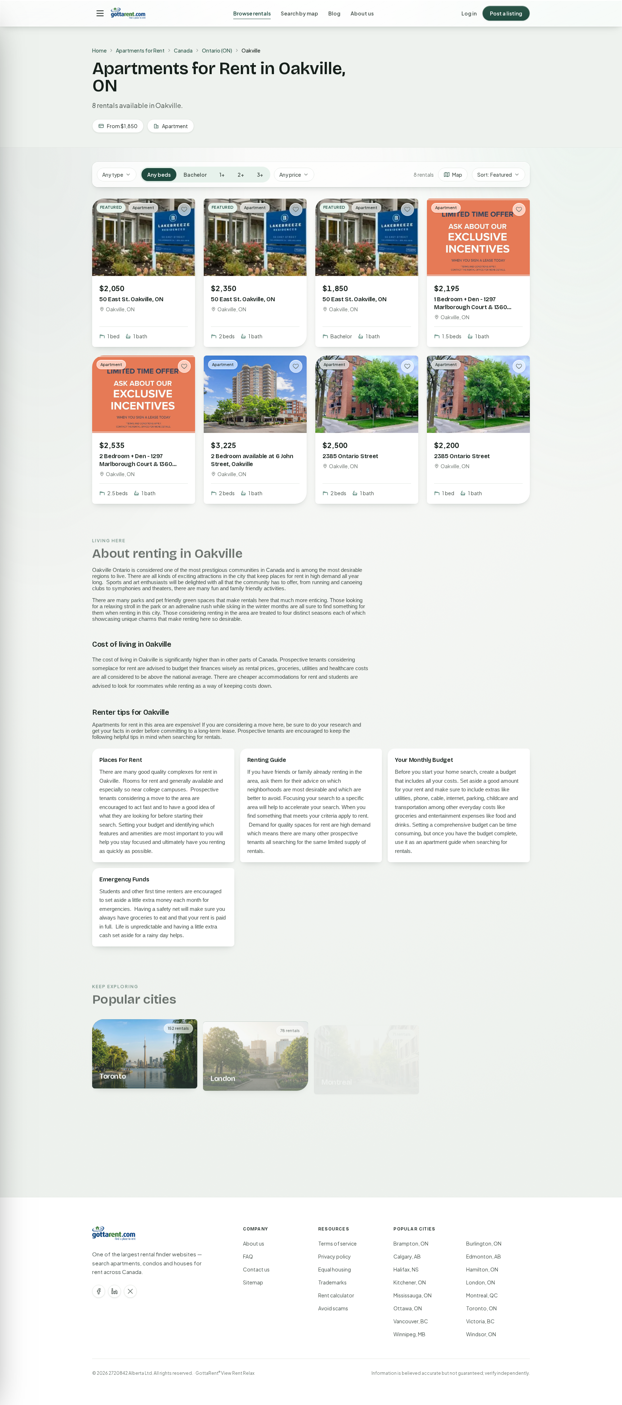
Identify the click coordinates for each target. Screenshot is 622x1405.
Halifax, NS (406, 1269)
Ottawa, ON (407, 1308)
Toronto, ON (481, 1308)
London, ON (480, 1282)
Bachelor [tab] (195, 174)
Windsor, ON (481, 1334)
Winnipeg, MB (409, 1334)
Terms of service (337, 1243)
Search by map (299, 13)
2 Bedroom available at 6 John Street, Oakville (252, 459)
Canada (183, 50)
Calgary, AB (407, 1256)
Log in (469, 13)
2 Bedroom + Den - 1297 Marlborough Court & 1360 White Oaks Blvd (135, 463)
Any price (290, 174)
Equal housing (334, 1269)
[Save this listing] (184, 209)
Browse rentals (252, 13)
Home (99, 50)
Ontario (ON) (217, 50)
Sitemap (253, 1282)
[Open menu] (100, 13)
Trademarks (332, 1282)
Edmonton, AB (483, 1256)
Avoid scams (333, 1308)
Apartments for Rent (140, 50)
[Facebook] (98, 1291)
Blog (334, 13)
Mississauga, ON (412, 1295)
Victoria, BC (480, 1321)
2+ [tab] (241, 174)
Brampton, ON (410, 1243)
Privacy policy (334, 1256)
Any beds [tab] (159, 174)
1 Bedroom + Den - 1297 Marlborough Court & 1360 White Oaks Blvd (470, 307)
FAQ (248, 1256)
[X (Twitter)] (130, 1291)
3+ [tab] (260, 174)
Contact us (256, 1269)
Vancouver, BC (410, 1321)
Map (457, 174)
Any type (112, 174)
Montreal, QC (482, 1295)
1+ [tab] (222, 174)
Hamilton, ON (482, 1269)
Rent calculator (336, 1295)
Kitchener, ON (409, 1282)
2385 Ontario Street (350, 455)
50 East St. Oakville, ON (131, 299)
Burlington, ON (483, 1243)
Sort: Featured (494, 174)
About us (362, 13)
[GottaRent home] (128, 13)
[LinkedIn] (114, 1291)
